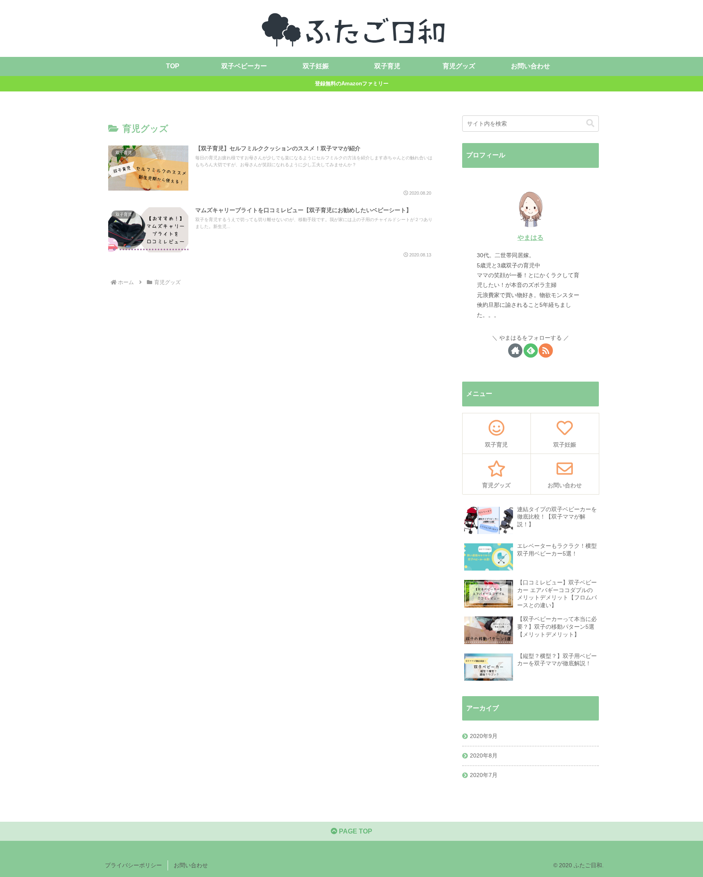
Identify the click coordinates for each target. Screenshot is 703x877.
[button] (590, 123)
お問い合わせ (191, 865)
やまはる (530, 237)
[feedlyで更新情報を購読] (531, 350)
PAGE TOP (354, 831)
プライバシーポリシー (133, 865)
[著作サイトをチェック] (515, 350)
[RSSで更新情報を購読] (546, 350)
